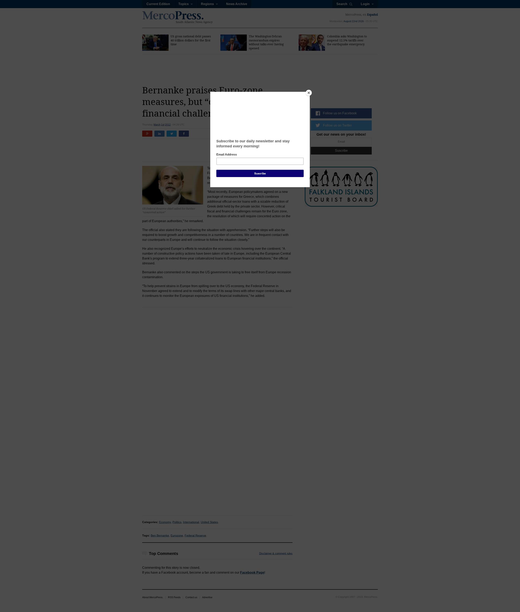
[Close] (309, 93)
